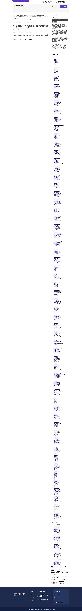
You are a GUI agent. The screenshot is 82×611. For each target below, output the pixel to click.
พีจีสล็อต (55, 458)
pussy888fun (57, 572)
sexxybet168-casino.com (58, 343)
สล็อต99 (55, 481)
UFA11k (55, 392)
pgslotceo (55, 293)
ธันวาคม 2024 (56, 547)
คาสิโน (55, 435)
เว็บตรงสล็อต (56, 506)
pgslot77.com (56, 287)
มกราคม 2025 (56, 546)
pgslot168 (55, 285)
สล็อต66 (55, 474)
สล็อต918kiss (56, 480)
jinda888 (55, 183)
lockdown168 (56, 212)
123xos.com (56, 56)
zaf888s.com (56, 431)
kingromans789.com (57, 196)
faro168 (61, 566)
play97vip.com (56, 299)
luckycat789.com (57, 216)
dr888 (55, 137)
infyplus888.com (56, 178)
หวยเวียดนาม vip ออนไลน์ (58, 501)
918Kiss (55, 72)
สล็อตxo (55, 484)
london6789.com (57, 213)
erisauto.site (56, 142)
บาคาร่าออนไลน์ (56, 450)
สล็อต (55, 468)
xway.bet (55, 424)
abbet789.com (56, 81)
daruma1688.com (57, 134)
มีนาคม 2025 (56, 544)
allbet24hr (55, 85)
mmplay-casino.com (57, 241)
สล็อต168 (53, 579)
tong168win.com (56, 386)
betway (55, 106)
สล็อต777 (55, 476)
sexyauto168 (66, 572)
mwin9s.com (56, 250)
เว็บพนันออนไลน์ (56, 509)
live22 (55, 209)
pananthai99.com (57, 267)
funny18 (55, 159)
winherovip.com (56, 422)
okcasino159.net (56, 262)
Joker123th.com (56, 187)
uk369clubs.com (56, 408)
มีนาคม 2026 (56, 530)
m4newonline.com (57, 220)
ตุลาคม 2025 (56, 536)
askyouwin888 (56, 93)
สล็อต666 (55, 475)
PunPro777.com (56, 309)
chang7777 (56, 130)
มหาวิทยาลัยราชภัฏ (57, 460)
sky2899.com (56, 357)
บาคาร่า (55, 448)
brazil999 (55, 121)
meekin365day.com (57, 233)
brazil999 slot (56, 122)
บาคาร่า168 (56, 449)
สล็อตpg (55, 483)
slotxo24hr (55, 367)
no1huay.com (56, 259)
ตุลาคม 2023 (56, 563)
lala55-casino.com (57, 201)
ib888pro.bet (56, 177)
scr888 (55, 342)
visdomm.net (56, 417)
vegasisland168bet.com (58, 411)
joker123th (55, 186)
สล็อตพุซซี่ (55, 485)
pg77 (55, 274)
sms (54, 368)
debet (55, 136)
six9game (55, 356)
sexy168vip (56, 345)
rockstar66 (55, 326)
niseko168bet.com (57, 257)
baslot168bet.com (57, 102)
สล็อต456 (55, 472)
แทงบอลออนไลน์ (57, 515)
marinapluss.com (57, 228)
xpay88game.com (57, 423)
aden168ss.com (56, 84)
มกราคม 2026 (56, 532)
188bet (55, 61)
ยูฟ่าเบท (55, 464)
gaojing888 (56, 161)
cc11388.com (56, 129)
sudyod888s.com (57, 376)
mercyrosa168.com (57, 235)
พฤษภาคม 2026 (56, 528)
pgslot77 (55, 286)
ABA (54, 79)
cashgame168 (56, 127)
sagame (55, 334)
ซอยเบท (55, 439)
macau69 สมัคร (56, 226)
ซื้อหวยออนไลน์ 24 (57, 440)
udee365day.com (57, 391)
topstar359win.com (57, 389)
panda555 (55, 268)
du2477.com (56, 139)
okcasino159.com (57, 261)
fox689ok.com (56, 153)
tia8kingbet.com (56, 384)
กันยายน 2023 (56, 564)
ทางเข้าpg (55, 447)
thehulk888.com (56, 382)
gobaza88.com (56, 167)
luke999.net (56, 218)
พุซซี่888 (55, 459)
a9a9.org (55, 78)
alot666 (55, 87)
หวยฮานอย (56, 500)
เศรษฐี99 (55, 514)
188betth (55, 62)
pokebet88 (55, 300)
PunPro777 (56, 308)
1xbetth (55, 64)
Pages (32, 597)
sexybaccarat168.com (57, 348)
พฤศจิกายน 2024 (57, 548)
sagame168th (56, 335)
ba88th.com (56, 94)
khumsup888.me (56, 193)
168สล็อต (55, 60)
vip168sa (55, 415)
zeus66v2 (55, 433)
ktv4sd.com (56, 200)
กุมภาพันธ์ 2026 (56, 531)
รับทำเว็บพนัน (56, 466)
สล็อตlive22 (56, 482)
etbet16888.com (56, 143)
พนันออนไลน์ (56, 457)
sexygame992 (56, 350)
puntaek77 (55, 311)
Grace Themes (52, 609)
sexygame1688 (56, 349)
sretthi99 (62, 573)
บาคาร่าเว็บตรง (56, 451)
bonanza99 (56, 117)
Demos (32, 594)
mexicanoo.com (56, 237)
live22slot (55, 210)
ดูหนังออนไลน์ (56, 442)
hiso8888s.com (56, 172)
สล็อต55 (55, 473)
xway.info (55, 426)
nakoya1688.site (56, 253)
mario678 (55, 229)
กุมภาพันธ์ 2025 (56, 545)
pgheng (55, 279)
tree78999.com (56, 390)
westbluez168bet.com (57, 419)
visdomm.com (56, 416)
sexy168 (55, 344)
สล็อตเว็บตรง (56, 490)
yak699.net (56, 427)
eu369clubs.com (56, 144)
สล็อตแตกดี (56, 493)
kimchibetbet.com (57, 194)
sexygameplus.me (57, 351)
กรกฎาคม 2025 (56, 539)
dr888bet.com (56, 138)
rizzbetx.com (56, 325)
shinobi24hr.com (56, 352)
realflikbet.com (56, 318)
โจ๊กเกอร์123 (56, 518)
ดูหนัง (55, 441)
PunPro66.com (56, 307)
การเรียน (55, 434)
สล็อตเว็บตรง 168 (57, 491)
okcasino (55, 260)
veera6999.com (56, 410)
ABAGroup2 (56, 80)
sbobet (55, 340)
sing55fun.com (56, 353)
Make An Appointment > (18, 599)
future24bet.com (56, 160)
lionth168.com (56, 208)
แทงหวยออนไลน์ (56, 516)
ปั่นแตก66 (55, 455)
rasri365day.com (56, 316)
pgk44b (55, 283)
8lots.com (55, 69)
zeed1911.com (56, 432)
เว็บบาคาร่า (56, 507)
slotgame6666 (56, 365)
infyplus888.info (56, 179)
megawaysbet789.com (57, 234)
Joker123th (58, 569)
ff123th (55, 147)
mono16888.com (57, 243)
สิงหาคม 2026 (56, 524)
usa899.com (56, 409)
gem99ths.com (56, 162)
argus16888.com (57, 89)
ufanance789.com (57, 406)
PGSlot (55, 284)
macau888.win (56, 227)
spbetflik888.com (57, 369)
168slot (55, 59)
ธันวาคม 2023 (56, 561)
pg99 (55, 275)
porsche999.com (56, 301)
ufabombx (55, 402)
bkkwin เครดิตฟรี (57, 113)
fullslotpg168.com (57, 158)
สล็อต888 (55, 477)
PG (54, 269)
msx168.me (56, 246)
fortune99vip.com (57, 152)
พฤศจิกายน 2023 (57, 562)
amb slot (55, 88)
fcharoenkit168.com (57, 146)
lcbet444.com (56, 204)
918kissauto (56, 73)
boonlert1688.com (57, 119)
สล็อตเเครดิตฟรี (56, 492)
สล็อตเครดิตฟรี (56, 489)
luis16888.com (56, 217)
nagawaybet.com (57, 251)
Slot (54, 360)
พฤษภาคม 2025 (56, 541)
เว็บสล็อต (55, 510)
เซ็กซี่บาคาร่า (56, 505)
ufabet (55, 400)
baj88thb (55, 97)
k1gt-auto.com (56, 191)
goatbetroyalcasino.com (58, 163)
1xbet (55, 63)
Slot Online (56, 361)
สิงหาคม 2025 (56, 538)
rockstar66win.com (57, 327)
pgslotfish (55, 294)
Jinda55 (60, 567)
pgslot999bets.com (57, 291)
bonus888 (55, 118)
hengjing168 (56, 171)
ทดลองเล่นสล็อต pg (30, 19)
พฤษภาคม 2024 (56, 555)
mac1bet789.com (57, 224)
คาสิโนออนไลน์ (53, 574)
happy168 (55, 170)
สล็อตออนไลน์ (56, 488)
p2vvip (55, 266)
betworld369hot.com (57, 110)
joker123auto (56, 185)
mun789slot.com (56, 249)
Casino (55, 128)
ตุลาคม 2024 (56, 549)
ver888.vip (55, 414)
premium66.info (56, 303)
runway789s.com (57, 332)
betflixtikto (55, 104)
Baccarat (55, 96)
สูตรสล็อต (55, 497)
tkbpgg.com (56, 385)
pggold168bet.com (57, 277)
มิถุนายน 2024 (56, 554)
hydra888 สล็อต (56, 176)
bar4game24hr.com (57, 101)
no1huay (55, 258)
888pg (55, 68)
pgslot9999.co (56, 290)
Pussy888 (55, 312)
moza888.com (56, 244)
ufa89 (55, 398)
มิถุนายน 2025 (56, 540)
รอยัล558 (55, 465)
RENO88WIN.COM (57, 319)
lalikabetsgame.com (57, 203)
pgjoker (55, 282)
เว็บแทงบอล (56, 513)
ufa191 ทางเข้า (56, 393)
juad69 (55, 188)
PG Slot (55, 270)
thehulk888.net (56, 383)
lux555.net (55, 219)
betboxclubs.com (57, 103)
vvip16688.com (56, 418)
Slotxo (55, 366)
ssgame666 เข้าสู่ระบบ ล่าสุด (58, 374)
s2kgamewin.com (57, 333)
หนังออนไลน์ (56, 498)
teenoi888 (55, 378)
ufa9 (54, 399)
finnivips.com (56, 150)
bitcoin (55, 112)
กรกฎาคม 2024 (56, 553)
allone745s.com (56, 86)
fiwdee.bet (55, 151)
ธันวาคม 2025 (56, 533)
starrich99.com (56, 375)
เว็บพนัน (55, 508)
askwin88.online (56, 92)
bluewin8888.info (57, 114)
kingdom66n (56, 195)
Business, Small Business (58, 125)
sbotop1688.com (56, 341)
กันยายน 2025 (56, 537)
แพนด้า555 (56, 517)
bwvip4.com (56, 126)
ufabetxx (55, 401)
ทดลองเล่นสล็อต (22, 19)
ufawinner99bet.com (57, 407)
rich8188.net (56, 324)
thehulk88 (55, 381)
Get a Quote (64, 6)
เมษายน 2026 (56, 529)
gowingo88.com (56, 169)
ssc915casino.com (57, 373)
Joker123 (55, 184)
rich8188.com (56, 323)
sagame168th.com (57, 336)
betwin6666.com (56, 109)
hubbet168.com (56, 175)
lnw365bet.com (56, 211)
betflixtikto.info (56, 105)
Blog (32, 600)
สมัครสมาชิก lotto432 (57, 467)
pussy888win (56, 315)
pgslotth (55, 295)
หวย (54, 499)
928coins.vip (56, 76)
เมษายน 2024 (56, 556)
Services (32, 595)
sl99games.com (56, 358)
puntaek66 (55, 310)
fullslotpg (65, 566)
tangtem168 (56, 377)
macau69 (55, 225)
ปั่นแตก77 (55, 456)
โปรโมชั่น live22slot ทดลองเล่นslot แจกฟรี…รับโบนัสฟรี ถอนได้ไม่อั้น (30, 35)
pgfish (55, 276)
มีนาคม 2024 (56, 557)
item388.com (56, 180)
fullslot (55, 155)
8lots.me (55, 71)
